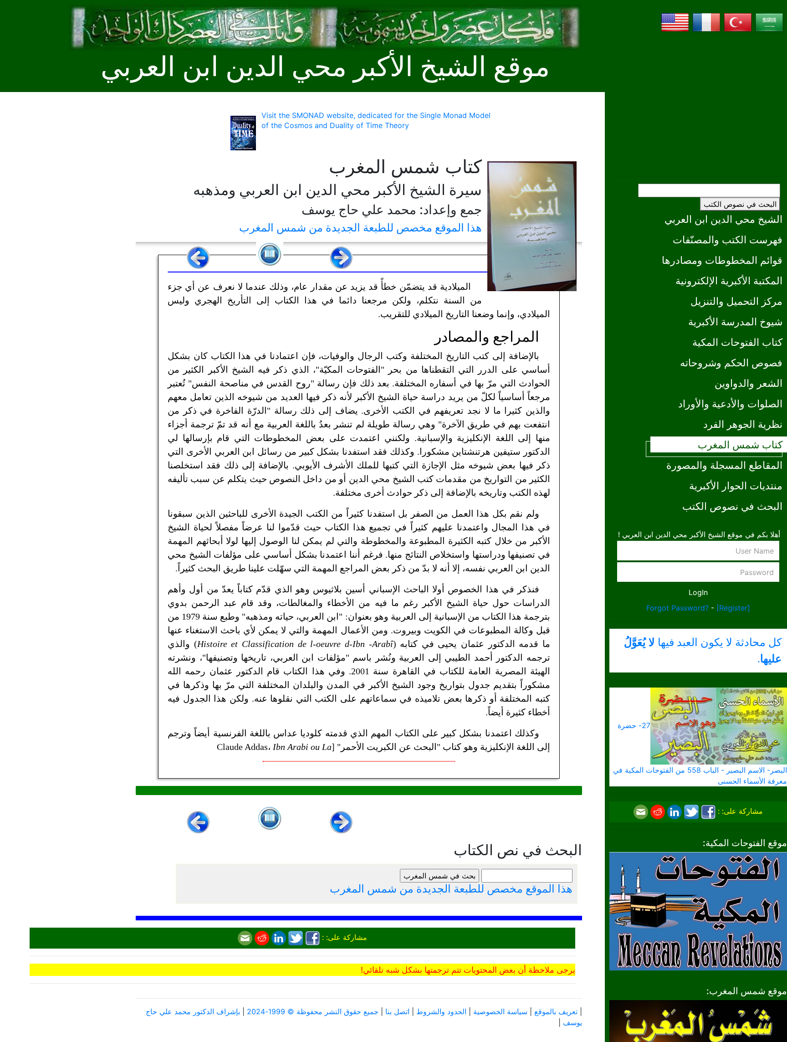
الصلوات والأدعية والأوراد (730, 403)
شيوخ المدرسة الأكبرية (735, 321)
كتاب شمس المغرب (740, 444)
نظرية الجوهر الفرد (742, 424)
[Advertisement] (698, 105)
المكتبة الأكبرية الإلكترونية (728, 280)
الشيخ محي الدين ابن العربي (723, 219)
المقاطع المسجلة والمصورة (724, 465)
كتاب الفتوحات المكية (737, 342)
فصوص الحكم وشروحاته (731, 362)
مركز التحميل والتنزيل (736, 301)
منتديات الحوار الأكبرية (735, 485)
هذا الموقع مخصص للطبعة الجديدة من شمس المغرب (360, 227)
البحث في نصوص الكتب (740, 204)
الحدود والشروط (441, 1011)
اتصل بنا (397, 1011)
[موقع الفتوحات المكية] (698, 910)
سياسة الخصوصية (500, 1011)
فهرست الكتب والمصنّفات (727, 239)
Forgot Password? (677, 607)
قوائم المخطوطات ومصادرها (722, 260)
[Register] (733, 607)
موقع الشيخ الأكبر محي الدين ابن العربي (325, 66)
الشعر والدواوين (748, 383)
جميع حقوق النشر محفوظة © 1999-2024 (312, 1011)
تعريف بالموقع (555, 1011)
